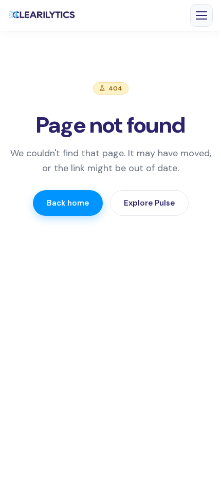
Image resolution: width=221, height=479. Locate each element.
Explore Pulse (149, 203)
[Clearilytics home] (42, 15)
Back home (68, 203)
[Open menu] (201, 15)
